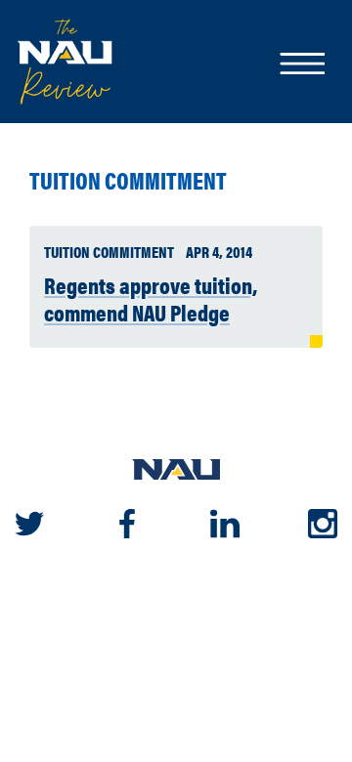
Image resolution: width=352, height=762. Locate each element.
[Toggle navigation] (301, 65)
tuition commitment (128, 180)
